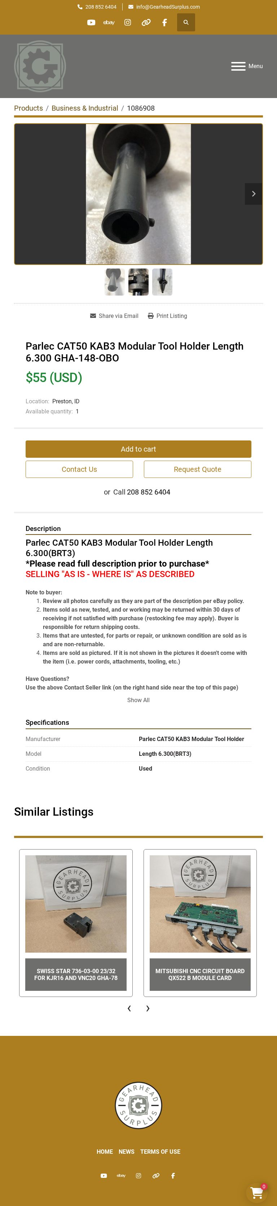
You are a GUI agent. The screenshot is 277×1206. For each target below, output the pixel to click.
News (127, 1151)
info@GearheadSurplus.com (168, 7)
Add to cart (138, 449)
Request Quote (197, 469)
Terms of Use (160, 1151)
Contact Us (79, 469)
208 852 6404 (100, 7)
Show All (138, 700)
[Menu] (238, 66)
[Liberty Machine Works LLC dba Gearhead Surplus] (138, 1104)
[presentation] (129, 1008)
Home (105, 1151)
